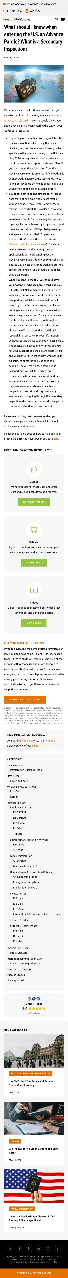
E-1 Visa (18, 898)
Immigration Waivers (25, 887)
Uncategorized (15, 980)
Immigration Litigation (26, 882)
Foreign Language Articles (22, 786)
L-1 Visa (17, 828)
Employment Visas (20, 807)
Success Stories (16, 974)
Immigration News (17, 948)
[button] (63, 19)
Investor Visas (18, 893)
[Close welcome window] (52, 1264)
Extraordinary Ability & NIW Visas (29, 839)
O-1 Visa (18, 849)
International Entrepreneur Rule (36, 914)
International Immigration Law (24, 958)
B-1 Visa (18, 930)
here (31, 426)
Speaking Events (19, 780)
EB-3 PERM (19, 817)
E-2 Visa (18, 903)
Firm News (13, 775)
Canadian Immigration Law (25, 963)
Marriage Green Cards (25, 866)
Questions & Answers (19, 969)
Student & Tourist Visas (23, 925)
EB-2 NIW (18, 844)
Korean (14, 796)
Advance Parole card (16, 120)
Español (14, 791)
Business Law (14, 765)
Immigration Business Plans (26, 769)
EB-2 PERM (19, 812)
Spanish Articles (19, 920)
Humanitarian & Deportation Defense (31, 872)
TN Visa (17, 833)
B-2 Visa (18, 936)
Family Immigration (21, 855)
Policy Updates (18, 952)
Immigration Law (16, 802)
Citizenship (19, 860)
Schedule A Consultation (34, 1273)
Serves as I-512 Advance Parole (28, 244)
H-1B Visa (19, 823)
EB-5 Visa (18, 909)
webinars (27, 740)
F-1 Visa (18, 941)
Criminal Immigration (25, 876)
